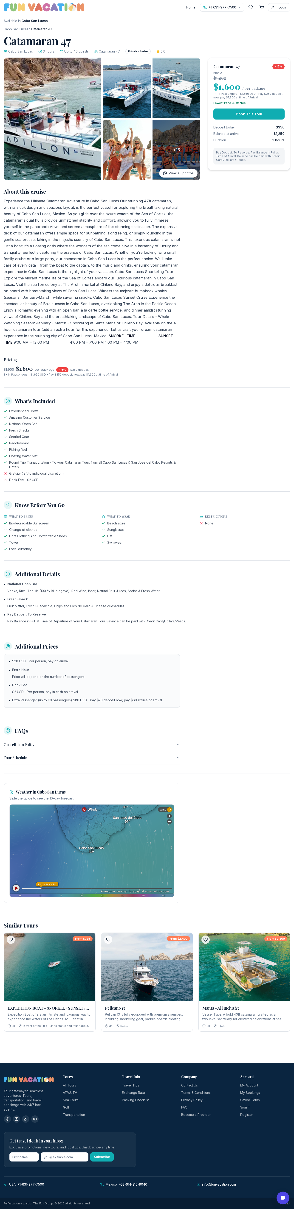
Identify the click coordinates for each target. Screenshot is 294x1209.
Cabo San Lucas (16, 29)
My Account (249, 1085)
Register (246, 1115)
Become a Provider (196, 1115)
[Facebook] (7, 1119)
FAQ (184, 1107)
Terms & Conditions (196, 1093)
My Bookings (250, 1093)
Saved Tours (250, 1100)
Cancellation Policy (19, 744)
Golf (66, 1107)
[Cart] (261, 7)
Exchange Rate (133, 1093)
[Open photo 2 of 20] (127, 88)
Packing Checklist (135, 1100)
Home (190, 7)
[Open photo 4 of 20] (127, 150)
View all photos (181, 173)
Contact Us (189, 1085)
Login (282, 7)
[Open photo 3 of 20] (176, 88)
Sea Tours (71, 1100)
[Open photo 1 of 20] (52, 119)
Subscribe (102, 1157)
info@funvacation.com (219, 1184)
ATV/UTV (70, 1093)
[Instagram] (16, 1119)
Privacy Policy (192, 1100)
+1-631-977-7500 (30, 1184)
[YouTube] (35, 1119)
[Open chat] (283, 1198)
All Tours (69, 1085)
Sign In (245, 1107)
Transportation (74, 1115)
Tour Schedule (15, 757)
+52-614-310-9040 (133, 1184)
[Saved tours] (250, 7)
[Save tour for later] (11, 940)
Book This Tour (249, 114)
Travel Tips (130, 1085)
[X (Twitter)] (25, 1119)
